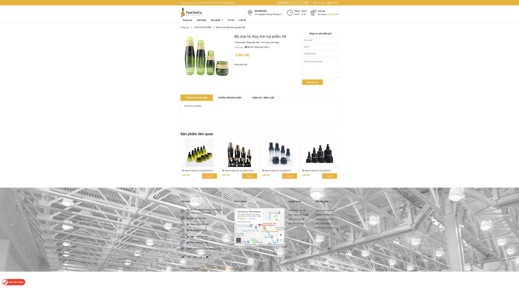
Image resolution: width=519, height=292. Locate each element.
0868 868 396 (197, 236)
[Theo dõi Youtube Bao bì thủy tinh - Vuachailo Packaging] (207, 257)
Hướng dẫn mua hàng (325, 210)
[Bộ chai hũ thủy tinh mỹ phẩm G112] (199, 153)
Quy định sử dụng (296, 223)
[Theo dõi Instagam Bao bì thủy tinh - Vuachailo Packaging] (201, 257)
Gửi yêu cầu (312, 82)
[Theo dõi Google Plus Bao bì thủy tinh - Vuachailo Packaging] (195, 257)
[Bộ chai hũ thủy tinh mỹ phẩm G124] (239, 153)
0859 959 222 (197, 224)
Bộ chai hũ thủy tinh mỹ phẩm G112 (197, 170)
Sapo (248, 268)
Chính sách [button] (295, 201)
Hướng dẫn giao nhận (325, 219)
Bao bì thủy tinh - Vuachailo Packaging (216, 268)
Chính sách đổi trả (296, 219)
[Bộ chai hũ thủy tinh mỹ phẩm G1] (279, 153)
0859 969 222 (197, 230)
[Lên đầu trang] (513, 277)
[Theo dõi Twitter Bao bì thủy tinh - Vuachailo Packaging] (189, 257)
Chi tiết (209, 176)
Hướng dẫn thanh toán (325, 214)
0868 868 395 (197, 242)
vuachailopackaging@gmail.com (204, 248)
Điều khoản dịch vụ (324, 223)
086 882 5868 (333, 14)
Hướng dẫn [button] (322, 201)
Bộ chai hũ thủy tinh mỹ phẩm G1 (276, 170)
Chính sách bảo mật (297, 210)
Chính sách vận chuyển (299, 214)
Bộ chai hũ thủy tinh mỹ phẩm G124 (237, 170)
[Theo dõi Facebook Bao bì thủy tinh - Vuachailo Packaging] (182, 257)
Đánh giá (238, 47)
